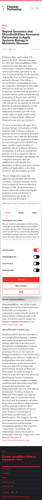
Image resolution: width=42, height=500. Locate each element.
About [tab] (34, 213)
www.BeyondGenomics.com (15, 440)
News (4, 25)
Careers (5, 473)
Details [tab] (21, 213)
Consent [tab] (7, 213)
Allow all (21, 280)
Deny (21, 292)
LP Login (5, 492)
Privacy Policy (8, 482)
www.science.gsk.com (12, 325)
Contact (6, 469)
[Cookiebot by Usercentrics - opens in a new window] (30, 206)
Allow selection (21, 286)
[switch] (36, 257)
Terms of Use (8, 486)
